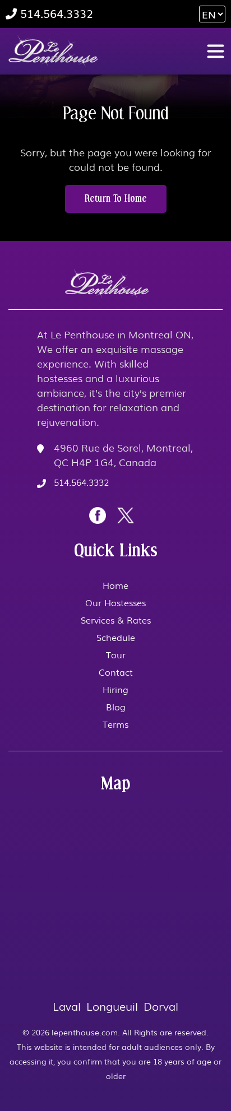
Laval (67, 1005)
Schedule (115, 637)
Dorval (161, 1005)
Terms (115, 724)
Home (115, 585)
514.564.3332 (55, 13)
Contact (116, 671)
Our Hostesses (115, 602)
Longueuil (112, 1005)
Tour (116, 654)
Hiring (115, 689)
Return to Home (116, 198)
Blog (116, 706)
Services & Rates (116, 619)
